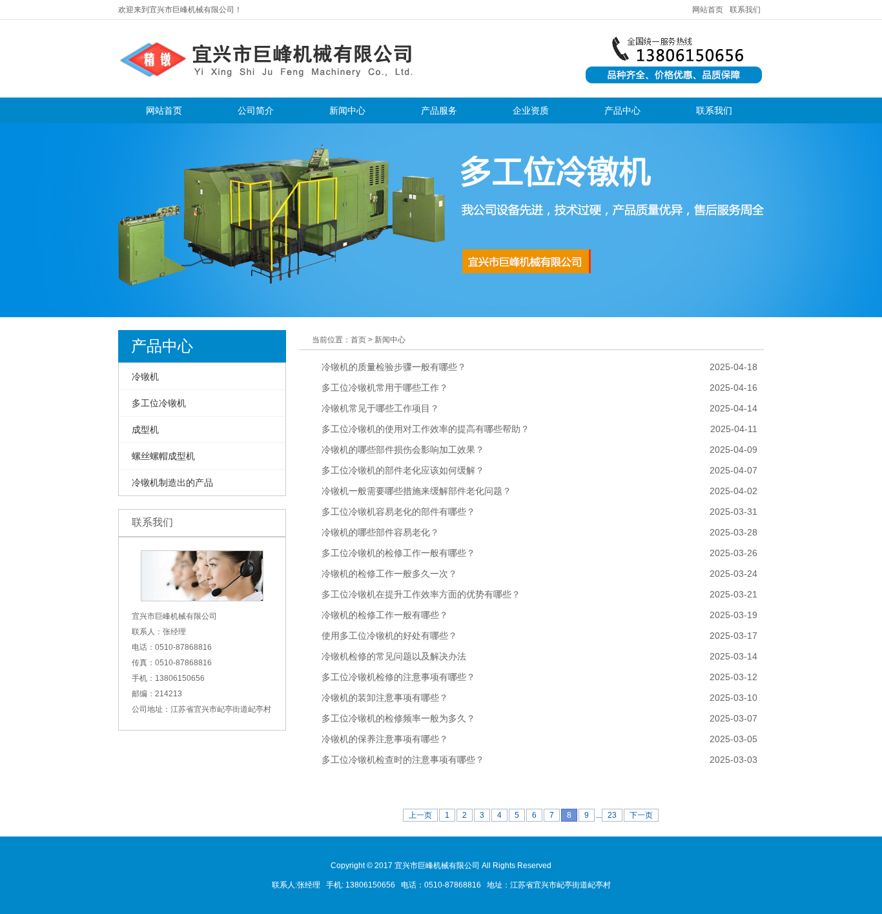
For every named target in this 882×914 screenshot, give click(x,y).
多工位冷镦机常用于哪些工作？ (385, 387)
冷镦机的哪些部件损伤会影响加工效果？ (403, 449)
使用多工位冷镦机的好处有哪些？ (389, 635)
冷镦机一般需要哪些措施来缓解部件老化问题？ (416, 491)
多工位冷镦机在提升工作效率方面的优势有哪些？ (421, 594)
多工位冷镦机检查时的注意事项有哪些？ (403, 759)
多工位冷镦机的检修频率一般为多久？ (398, 718)
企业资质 (531, 110)
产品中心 (622, 110)
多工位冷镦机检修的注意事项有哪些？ (398, 677)
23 (612, 815)
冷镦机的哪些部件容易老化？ (380, 532)
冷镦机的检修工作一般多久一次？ (389, 573)
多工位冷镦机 (159, 403)
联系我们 (745, 9)
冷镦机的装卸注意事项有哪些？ (385, 697)
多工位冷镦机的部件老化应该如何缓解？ (403, 470)
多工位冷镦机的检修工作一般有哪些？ (398, 553)
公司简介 (256, 110)
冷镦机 (145, 376)
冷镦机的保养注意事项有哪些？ (385, 739)
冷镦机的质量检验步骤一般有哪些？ (394, 367)
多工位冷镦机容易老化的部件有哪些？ (398, 511)
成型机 (145, 429)
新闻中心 (347, 110)
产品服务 (439, 110)
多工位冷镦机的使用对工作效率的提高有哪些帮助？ (425, 429)
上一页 (420, 815)
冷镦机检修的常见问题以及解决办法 (394, 656)
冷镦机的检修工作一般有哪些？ (385, 615)
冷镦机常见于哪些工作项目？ (380, 408)
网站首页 (707, 9)
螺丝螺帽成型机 (163, 456)
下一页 (641, 815)
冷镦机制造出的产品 (172, 482)
